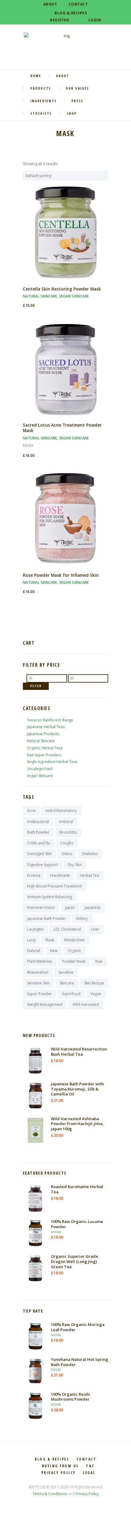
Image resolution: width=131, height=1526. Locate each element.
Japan (70, 907)
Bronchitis (68, 832)
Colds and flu (38, 843)
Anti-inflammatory (61, 810)
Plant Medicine (39, 961)
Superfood (71, 993)
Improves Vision (41, 907)
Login (94, 20)
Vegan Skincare (74, 296)
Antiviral (66, 821)
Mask (49, 940)
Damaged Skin (39, 853)
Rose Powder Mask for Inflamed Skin (61, 575)
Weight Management (44, 1004)
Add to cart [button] (65, 237)
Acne (31, 810)
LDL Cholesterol (67, 929)
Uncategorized (39, 768)
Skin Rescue (94, 983)
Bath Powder (38, 832)
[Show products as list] (30, 156)
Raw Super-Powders (44, 754)
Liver (95, 929)
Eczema (33, 875)
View (65, 227)
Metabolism (74, 940)
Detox (67, 853)
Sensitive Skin (38, 983)
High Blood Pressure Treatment (54, 886)
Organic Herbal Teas (44, 747)
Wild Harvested (86, 1004)
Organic (74, 950)
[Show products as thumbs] (24, 156)
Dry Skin (75, 864)
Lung (31, 940)
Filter (35, 686)
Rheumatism (37, 972)
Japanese (93, 907)
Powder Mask (73, 961)
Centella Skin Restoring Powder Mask (62, 289)
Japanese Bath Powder (46, 918)
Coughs (66, 843)
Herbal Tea (89, 875)
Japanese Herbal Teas (46, 726)
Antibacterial (38, 821)
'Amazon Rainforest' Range (50, 720)
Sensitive (65, 972)
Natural (33, 950)
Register (59, 20)
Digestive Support (42, 864)
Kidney (82, 918)
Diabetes (90, 853)
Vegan (95, 993)
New (54, 950)
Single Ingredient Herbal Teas (52, 761)
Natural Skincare (40, 296)
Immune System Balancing (49, 896)
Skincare (67, 983)
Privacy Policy (87, 1493)
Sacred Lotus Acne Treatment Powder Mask (62, 428)
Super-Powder (39, 993)
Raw (98, 961)
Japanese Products (43, 733)
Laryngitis (35, 929)
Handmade (60, 875)
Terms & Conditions (50, 1493)
